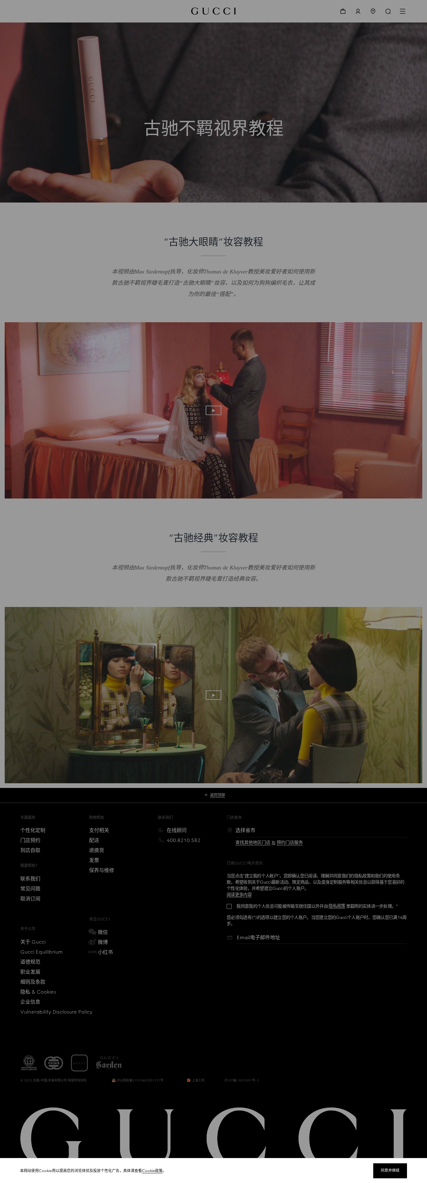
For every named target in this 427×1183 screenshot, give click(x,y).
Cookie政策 (152, 1171)
